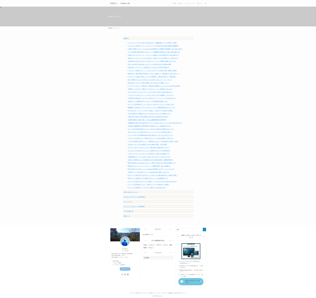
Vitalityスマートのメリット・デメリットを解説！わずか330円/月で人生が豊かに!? (153, 55)
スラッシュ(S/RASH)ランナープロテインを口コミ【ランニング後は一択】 (151, 104)
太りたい (151, 247)
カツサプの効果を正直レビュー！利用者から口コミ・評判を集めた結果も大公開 (153, 141)
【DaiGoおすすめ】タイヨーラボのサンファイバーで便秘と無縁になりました (152, 61)
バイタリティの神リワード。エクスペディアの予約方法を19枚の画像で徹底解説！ (153, 46)
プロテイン (158, 245)
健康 (171, 245)
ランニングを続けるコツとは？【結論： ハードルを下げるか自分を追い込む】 (152, 181)
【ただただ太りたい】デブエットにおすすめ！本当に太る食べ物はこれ (150, 92)
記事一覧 (138, 293)
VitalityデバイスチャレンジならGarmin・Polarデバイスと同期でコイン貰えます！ (153, 58)
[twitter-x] (122, 274)
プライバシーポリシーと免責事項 (134, 206)
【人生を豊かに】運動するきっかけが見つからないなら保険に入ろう (149, 113)
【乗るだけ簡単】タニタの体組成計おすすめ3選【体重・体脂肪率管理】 (150, 160)
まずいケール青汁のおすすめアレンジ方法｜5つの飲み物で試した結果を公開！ (152, 175)
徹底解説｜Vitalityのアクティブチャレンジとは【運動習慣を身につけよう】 (151, 107)
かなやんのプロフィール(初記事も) (135, 197)
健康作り (126, 38)
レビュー (165, 245)
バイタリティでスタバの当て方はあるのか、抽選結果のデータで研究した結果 (152, 43)
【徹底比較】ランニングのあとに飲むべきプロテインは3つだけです (149, 157)
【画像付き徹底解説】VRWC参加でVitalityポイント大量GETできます (149, 126)
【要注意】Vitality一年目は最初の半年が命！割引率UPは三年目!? (148, 117)
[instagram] (125, 274)
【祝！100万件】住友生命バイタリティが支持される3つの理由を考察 (149, 64)
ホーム (132, 293)
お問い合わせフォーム (131, 192)
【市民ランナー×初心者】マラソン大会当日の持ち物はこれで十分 (148, 172)
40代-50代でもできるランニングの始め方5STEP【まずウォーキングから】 (151, 169)
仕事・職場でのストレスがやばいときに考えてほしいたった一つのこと (150, 80)
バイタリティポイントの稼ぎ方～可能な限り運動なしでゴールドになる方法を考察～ (154, 86)
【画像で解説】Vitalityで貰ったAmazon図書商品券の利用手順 (147, 120)
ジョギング (151, 245)
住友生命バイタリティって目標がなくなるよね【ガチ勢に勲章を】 (149, 67)
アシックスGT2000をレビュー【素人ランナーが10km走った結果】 (148, 184)
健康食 (145, 247)
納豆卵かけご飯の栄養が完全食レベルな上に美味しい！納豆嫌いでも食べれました (153, 73)
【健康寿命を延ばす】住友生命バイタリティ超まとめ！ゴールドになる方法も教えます (155, 123)
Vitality (145, 245)
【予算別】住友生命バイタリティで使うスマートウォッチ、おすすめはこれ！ (152, 98)
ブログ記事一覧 (128, 211)
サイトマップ (128, 202)
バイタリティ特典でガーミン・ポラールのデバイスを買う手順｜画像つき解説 (152, 70)
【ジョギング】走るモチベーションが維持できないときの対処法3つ (149, 150)
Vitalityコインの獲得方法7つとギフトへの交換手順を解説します (148, 101)
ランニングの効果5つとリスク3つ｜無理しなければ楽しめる (146, 187)
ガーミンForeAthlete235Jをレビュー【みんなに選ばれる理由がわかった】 (151, 129)
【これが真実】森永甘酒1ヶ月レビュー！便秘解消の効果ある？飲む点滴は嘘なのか (154, 52)
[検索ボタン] (205, 3)
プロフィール (125, 269)
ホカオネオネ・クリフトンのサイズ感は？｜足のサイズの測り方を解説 (150, 110)
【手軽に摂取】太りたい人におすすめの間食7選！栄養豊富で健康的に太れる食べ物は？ (155, 49)
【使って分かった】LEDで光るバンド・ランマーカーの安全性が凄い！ (150, 132)
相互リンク (127, 216)
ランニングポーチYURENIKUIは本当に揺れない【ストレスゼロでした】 (150, 135)
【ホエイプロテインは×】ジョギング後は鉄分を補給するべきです (148, 147)
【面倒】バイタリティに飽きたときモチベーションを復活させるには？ (150, 89)
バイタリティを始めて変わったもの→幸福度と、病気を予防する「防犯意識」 (152, 76)
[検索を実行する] (204, 229)
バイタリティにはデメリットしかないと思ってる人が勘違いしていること (151, 95)
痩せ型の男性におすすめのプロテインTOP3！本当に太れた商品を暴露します (152, 163)
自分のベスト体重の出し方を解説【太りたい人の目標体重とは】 (148, 178)
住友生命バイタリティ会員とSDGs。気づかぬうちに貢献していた (148, 83)
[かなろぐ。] (120, 3)
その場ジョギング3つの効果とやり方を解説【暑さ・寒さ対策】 (148, 144)
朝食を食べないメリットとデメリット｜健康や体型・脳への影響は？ (149, 166)
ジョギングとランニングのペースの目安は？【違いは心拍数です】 (149, 154)
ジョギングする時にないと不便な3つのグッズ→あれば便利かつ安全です (150, 138)
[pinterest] (128, 274)
